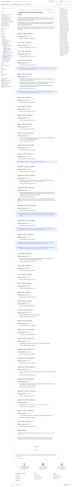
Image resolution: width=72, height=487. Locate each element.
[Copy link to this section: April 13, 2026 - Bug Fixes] (33, 106)
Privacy (20, 484)
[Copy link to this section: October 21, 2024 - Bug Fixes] (35, 379)
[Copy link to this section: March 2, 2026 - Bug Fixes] (33, 124)
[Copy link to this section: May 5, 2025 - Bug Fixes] (32, 292)
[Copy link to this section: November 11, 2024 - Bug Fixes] (36, 367)
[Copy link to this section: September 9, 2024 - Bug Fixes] (36, 400)
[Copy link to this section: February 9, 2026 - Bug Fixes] (35, 133)
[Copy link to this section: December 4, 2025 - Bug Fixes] (36, 166)
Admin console (59, 4)
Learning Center (18, 478)
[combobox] (53, 1)
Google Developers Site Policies (38, 455)
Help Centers (17, 475)
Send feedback (51, 12)
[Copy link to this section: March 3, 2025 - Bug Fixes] (33, 320)
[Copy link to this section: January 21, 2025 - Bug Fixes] (35, 338)
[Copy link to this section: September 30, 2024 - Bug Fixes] (37, 391)
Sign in (69, 1)
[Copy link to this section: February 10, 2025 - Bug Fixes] (35, 329)
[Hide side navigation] (13, 485)
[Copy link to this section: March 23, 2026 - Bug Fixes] (34, 115)
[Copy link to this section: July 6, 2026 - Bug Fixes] (32, 51)
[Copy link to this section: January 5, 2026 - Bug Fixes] (34, 154)
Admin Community (56, 475)
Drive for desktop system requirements (36, 181)
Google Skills (17, 480)
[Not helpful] (55, 10)
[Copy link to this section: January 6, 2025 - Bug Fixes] (34, 349)
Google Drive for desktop (50, 17)
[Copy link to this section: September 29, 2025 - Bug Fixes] (36, 205)
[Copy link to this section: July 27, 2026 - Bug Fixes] (32, 42)
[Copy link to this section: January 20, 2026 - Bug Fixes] (35, 145)
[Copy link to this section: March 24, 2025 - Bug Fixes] (34, 310)
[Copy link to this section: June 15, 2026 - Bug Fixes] (33, 60)
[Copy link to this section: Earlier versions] (27, 430)
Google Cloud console (37, 478)
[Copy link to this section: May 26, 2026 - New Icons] (33, 74)
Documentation (17, 1)
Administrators (4, 4)
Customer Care (55, 478)
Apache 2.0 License (24, 455)
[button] (7, 18)
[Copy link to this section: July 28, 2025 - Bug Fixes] (32, 253)
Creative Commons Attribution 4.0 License (44, 454)
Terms (16, 484)
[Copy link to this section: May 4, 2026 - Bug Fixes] (32, 97)
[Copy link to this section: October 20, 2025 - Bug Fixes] (35, 187)
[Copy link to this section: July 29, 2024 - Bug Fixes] (32, 421)
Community (24, 1)
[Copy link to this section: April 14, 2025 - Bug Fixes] (33, 301)
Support (30, 1)
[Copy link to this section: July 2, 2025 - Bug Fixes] (32, 265)
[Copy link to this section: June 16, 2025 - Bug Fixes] (33, 274)
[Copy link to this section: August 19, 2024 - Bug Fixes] (34, 410)
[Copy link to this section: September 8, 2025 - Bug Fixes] (36, 220)
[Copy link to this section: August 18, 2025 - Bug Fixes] (34, 234)
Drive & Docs (27, 4)
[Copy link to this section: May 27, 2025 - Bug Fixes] (32, 283)
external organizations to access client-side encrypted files (38, 404)
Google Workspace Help (21, 9)
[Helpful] (53, 10)
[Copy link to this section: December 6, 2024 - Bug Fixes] (36, 358)
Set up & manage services (16, 4)
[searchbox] (7, 8)
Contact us (67, 4)
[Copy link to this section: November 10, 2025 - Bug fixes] (36, 175)
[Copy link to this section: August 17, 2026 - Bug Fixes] (34, 33)
